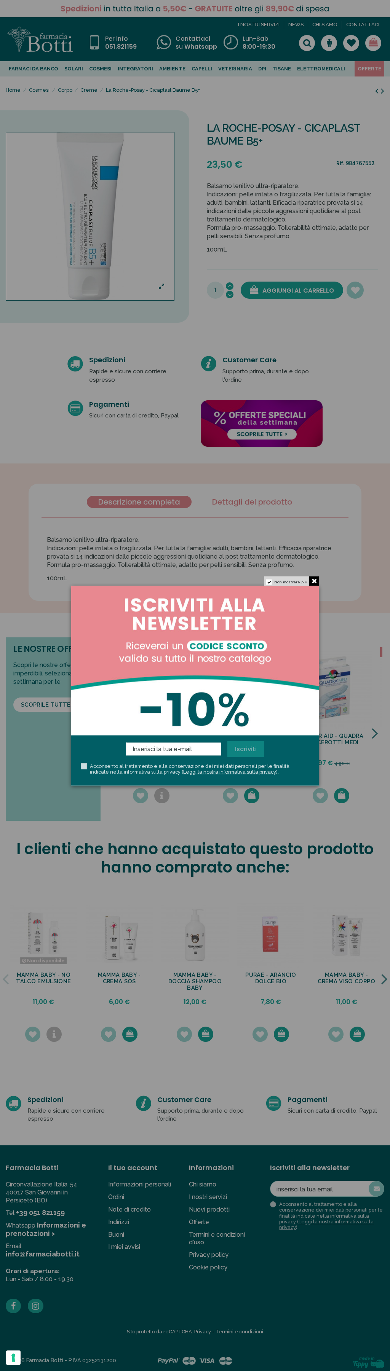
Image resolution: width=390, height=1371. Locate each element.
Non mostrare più (290, 582)
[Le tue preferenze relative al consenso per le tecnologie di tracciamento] (13, 1357)
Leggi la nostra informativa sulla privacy (229, 772)
